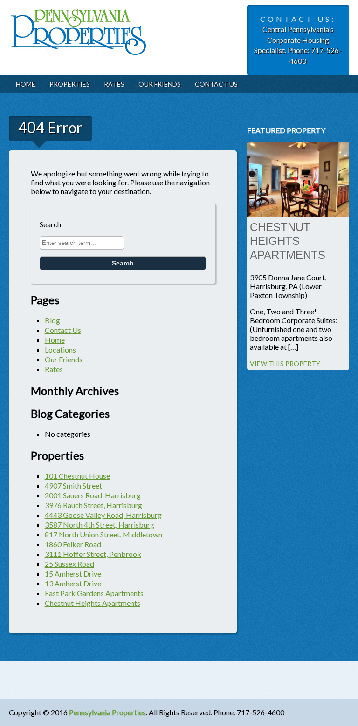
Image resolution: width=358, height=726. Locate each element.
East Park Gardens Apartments (94, 593)
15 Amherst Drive (73, 573)
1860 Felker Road (73, 544)
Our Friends (159, 84)
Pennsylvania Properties (107, 712)
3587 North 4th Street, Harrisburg (99, 524)
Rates (114, 84)
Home (25, 84)
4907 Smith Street (73, 485)
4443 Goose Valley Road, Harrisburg (103, 514)
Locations (60, 349)
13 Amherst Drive (73, 583)
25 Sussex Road (69, 563)
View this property (285, 363)
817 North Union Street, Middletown (103, 534)
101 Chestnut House (77, 475)
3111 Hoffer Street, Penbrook (93, 554)
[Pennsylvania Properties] (79, 48)
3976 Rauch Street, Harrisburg (93, 505)
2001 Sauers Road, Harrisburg (93, 495)
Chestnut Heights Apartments (92, 602)
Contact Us (216, 84)
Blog (52, 320)
